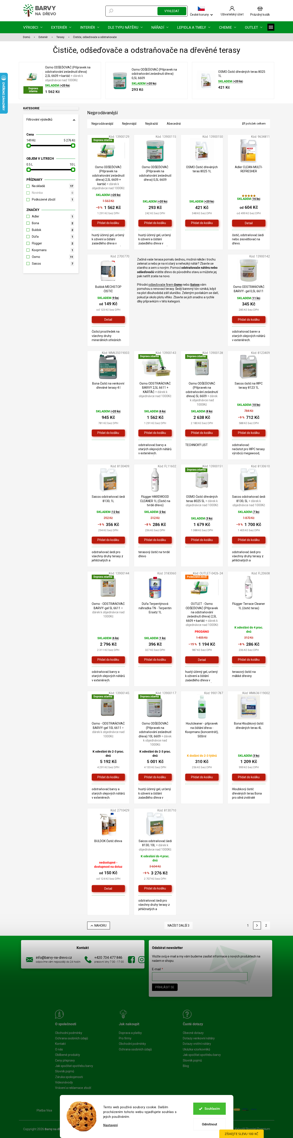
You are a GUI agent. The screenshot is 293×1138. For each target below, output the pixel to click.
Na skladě (52, 186)
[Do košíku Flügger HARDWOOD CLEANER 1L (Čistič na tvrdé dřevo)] (155, 540)
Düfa (52, 236)
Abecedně (174, 123)
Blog (186, 1066)
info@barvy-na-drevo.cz (54, 958)
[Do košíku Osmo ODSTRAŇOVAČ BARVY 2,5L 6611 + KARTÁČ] (155, 433)
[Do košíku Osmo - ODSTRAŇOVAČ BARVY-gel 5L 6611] (108, 659)
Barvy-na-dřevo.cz (131, 959)
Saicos (52, 263)
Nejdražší (151, 123)
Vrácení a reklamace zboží (73, 1088)
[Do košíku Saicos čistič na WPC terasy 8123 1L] (248, 433)
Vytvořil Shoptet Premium (252, 1129)
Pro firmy (125, 1038)
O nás (59, 1049)
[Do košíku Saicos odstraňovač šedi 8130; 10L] (155, 888)
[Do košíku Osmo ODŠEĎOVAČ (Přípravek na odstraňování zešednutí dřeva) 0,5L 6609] (155, 223)
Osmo (52, 257)
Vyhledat (171, 11)
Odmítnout (209, 1124)
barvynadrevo (141, 959)
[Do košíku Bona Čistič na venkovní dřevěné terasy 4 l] (108, 433)
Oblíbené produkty (67, 1055)
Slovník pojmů (64, 1071)
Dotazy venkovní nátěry (199, 1038)
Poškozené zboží (52, 199)
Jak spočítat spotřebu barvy (74, 1066)
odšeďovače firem (161, 284)
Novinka (52, 192)
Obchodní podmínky (68, 1033)
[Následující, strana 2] (257, 925)
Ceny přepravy (65, 1060)
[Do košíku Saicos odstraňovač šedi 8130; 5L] (248, 540)
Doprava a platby (130, 1033)
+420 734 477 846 (108, 958)
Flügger (52, 243)
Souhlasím (212, 1109)
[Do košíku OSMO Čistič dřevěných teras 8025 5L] (202, 540)
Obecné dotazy (193, 1033)
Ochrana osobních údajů (71, 1038)
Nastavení (110, 1125)
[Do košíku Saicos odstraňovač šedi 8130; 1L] (108, 540)
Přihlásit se (164, 987)
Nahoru (100, 925)
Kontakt (60, 1043)
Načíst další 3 (178, 925)
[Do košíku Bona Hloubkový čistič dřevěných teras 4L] (248, 777)
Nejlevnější (129, 123)
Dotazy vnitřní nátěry (197, 1043)
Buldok (52, 230)
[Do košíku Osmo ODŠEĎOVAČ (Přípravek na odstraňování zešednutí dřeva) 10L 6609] (155, 777)
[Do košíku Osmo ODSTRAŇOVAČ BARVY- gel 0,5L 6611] (248, 319)
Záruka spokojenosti (69, 1077)
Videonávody (64, 1082)
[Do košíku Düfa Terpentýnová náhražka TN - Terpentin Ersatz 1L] (155, 659)
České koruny (199, 14)
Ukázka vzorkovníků (196, 1049)
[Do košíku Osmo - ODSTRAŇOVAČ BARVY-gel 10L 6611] (108, 777)
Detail (249, 223)
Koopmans (52, 250)
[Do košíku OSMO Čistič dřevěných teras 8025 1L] (202, 223)
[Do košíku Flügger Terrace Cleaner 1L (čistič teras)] (248, 659)
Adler (52, 216)
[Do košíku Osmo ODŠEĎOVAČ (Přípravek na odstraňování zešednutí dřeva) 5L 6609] (202, 433)
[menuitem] (33, 27)
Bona (52, 223)
